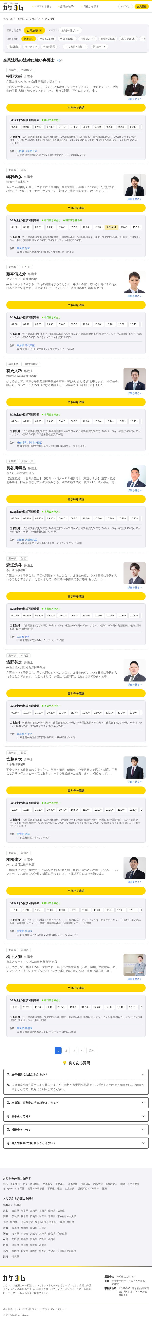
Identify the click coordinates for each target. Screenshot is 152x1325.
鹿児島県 (71, 1250)
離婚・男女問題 (11, 1184)
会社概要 (8, 1309)
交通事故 (47, 1184)
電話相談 (14, 46)
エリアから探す (42, 6)
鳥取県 (15, 1239)
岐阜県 (15, 1228)
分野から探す (66, 6)
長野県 (70, 1222)
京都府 (24, 1233)
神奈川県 (71, 1216)
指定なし (28, 38)
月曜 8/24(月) (88, 38)
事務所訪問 (49, 46)
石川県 (43, 1222)
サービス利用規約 (27, 1309)
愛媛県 (33, 1245)
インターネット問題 (14, 1188)
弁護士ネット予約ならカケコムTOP (22, 19)
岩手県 (24, 1210)
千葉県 (51, 1216)
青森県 (15, 1210)
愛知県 (33, 1228)
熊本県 (42, 1250)
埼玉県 (42, 1216)
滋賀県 (15, 1233)
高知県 (42, 1245)
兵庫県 (42, 1233)
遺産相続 (60, 1184)
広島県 (42, 1239)
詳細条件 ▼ (99, 46)
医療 (104, 1188)
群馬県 (33, 1216)
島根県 (24, 1239)
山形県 (51, 1210)
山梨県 (61, 1222)
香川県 (24, 1245)
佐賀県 (24, 1250)
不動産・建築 (55, 1188)
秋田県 (42, 1210)
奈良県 (51, 1233)
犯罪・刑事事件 (36, 1188)
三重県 (42, 1228)
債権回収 (85, 1184)
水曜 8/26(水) (128, 38)
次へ (92, 1050)
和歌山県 (62, 1233)
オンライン (31, 46)
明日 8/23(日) (67, 38)
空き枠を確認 (76, 107)
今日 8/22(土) (47, 38)
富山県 (34, 1222)
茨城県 (15, 1216)
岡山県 (33, 1239)
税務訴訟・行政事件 (88, 1188)
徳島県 (15, 1245)
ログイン (125, 6)
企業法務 (69, 1188)
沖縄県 (15, 1256)
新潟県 (24, 1222)
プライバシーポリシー (54, 1309)
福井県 (52, 1222)
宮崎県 (61, 1250)
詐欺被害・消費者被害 (105, 1184)
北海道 (17, 1205)
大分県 (51, 1250)
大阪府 (33, 1233)
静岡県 (24, 1228)
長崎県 (33, 1250)
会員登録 (141, 6)
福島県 (61, 1210)
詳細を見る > (135, 98)
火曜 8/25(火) (108, 38)
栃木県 (24, 1216)
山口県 (51, 1239)
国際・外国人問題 (129, 1184)
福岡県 (15, 1250)
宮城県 (33, 1210)
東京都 (61, 1216)
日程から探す (90, 6)
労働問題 (73, 1184)
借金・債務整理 (31, 1184)
